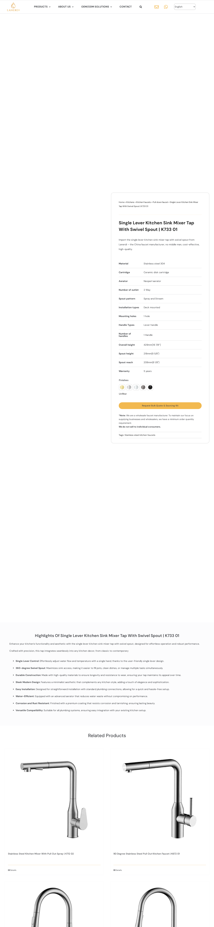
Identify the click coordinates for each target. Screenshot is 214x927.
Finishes (123, 380)
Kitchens (130, 202)
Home (121, 202)
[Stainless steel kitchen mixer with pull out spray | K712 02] (54, 798)
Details (13, 870)
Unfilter (123, 394)
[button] (141, 6)
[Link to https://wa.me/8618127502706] (166, 7)
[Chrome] (136, 387)
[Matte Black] (150, 387)
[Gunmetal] (143, 387)
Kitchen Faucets (143, 202)
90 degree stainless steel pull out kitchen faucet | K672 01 (146, 853)
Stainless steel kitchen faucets (140, 435)
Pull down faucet (160, 202)
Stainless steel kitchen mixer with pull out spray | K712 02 (41, 853)
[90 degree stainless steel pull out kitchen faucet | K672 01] (159, 798)
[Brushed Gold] (122, 387)
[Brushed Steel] (129, 387)
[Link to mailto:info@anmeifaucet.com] (156, 7)
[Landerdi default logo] (13, 3)
